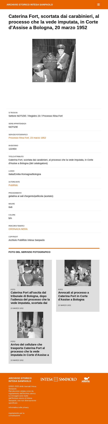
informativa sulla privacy (19, 407)
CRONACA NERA (18, 229)
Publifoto (13, 185)
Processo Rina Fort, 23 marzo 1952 (27, 138)
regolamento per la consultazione (16, 414)
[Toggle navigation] (98, 5)
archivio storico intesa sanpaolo (30, 4)
